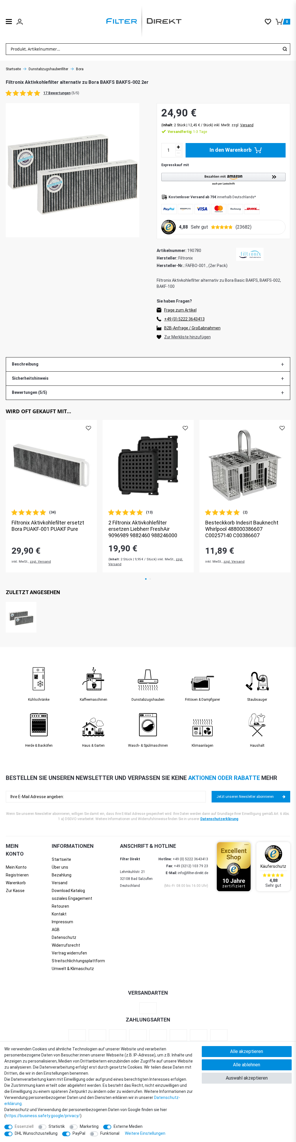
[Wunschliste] (270, 22)
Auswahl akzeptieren (247, 1078)
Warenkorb (16, 882)
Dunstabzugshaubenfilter (48, 69)
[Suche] (285, 49)
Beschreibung (25, 364)
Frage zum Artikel (180, 310)
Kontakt (59, 914)
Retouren (60, 906)
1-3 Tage (187, 132)
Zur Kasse (15, 890)
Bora (80, 69)
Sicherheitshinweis (30, 378)
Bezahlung (61, 875)
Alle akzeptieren (246, 1051)
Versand (247, 125)
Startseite (13, 69)
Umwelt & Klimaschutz (73, 968)
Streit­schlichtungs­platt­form (78, 961)
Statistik (57, 1126)
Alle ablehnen (246, 1064)
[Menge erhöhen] (178, 147)
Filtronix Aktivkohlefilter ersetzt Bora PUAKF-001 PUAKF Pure (48, 526)
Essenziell (24, 1126)
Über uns (60, 867)
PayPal (79, 1133)
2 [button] (150, 579)
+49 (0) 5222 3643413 (184, 319)
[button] (223, 179)
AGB (56, 929)
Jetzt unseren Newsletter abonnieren (245, 797)
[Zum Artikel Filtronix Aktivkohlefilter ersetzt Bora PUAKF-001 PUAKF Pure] (51, 465)
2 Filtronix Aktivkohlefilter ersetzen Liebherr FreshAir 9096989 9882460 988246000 (142, 529)
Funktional (109, 1133)
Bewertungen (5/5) (29, 392)
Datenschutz (64, 937)
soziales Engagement (72, 898)
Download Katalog (68, 890)
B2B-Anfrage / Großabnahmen (192, 328)
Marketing (89, 1126)
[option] (51, 496)
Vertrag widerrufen (69, 953)
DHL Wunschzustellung (36, 1133)
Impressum (62, 921)
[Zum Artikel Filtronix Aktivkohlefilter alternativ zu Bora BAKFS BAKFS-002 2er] (21, 617)
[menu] (9, 21)
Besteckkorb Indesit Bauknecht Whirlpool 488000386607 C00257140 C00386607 (241, 529)
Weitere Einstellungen (145, 1133)
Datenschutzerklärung (219, 819)
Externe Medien (128, 1126)
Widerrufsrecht (66, 945)
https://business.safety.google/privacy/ (43, 1115)
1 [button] (146, 579)
